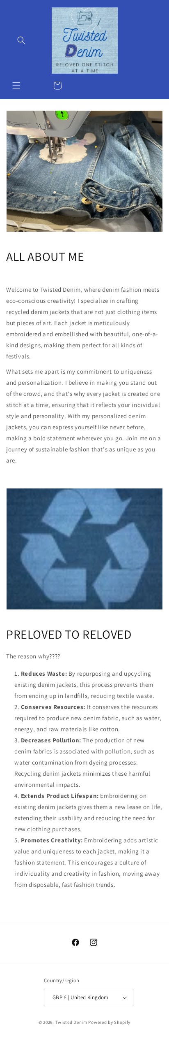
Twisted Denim (71, 1022)
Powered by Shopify (109, 1022)
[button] (16, 86)
